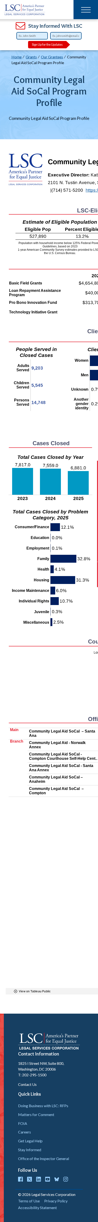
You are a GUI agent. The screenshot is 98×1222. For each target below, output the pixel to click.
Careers (24, 1132)
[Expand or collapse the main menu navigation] (86, 9)
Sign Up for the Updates (47, 44)
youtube (47, 1179)
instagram (65, 1179)
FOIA (22, 1123)
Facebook (20, 1179)
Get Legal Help (30, 1141)
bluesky (56, 1179)
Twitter (29, 1179)
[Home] (24, 9)
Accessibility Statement (37, 1207)
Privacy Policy (56, 1201)
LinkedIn (38, 1179)
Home (16, 57)
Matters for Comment (36, 1114)
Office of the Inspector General (43, 1158)
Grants (31, 57)
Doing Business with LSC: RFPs (43, 1105)
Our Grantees (52, 57)
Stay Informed (29, 1149)
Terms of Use (29, 1201)
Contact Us (27, 1084)
